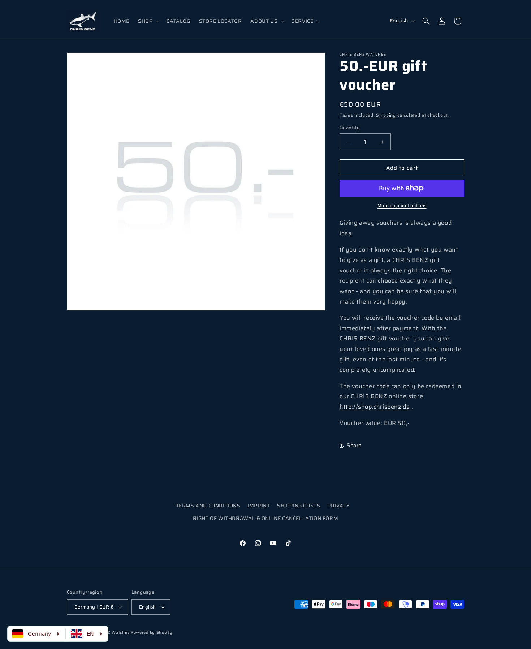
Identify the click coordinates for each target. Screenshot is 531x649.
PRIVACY (338, 506)
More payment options (402, 205)
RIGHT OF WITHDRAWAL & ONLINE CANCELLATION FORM (265, 518)
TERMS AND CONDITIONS (208, 506)
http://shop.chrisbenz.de (375, 406)
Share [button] (354, 445)
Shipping (386, 115)
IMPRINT (258, 506)
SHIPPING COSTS (298, 506)
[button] (148, 21)
